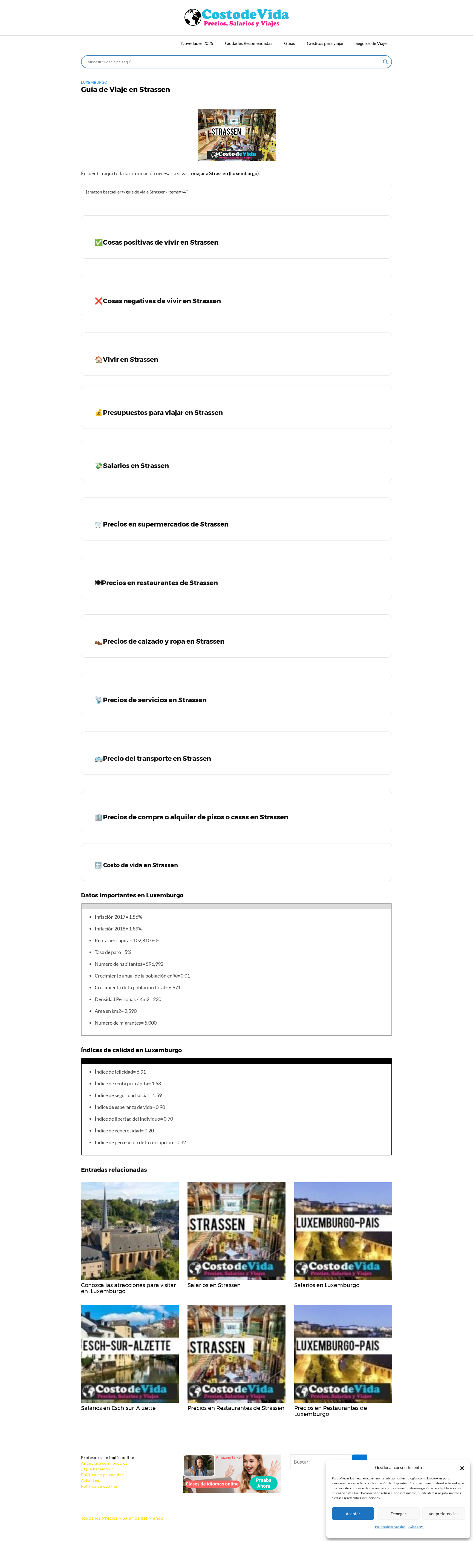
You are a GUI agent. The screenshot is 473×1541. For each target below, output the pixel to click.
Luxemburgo (94, 82)
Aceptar (353, 1513)
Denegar (398, 1513)
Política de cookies (99, 1486)
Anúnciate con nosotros (104, 1463)
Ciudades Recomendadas (248, 43)
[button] (462, 1467)
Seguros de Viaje (371, 43)
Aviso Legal (416, 1527)
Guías (289, 43)
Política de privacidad (390, 1527)
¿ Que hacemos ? (97, 1469)
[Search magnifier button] (385, 62)
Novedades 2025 (197, 43)
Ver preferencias (443, 1513)
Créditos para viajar (325, 43)
